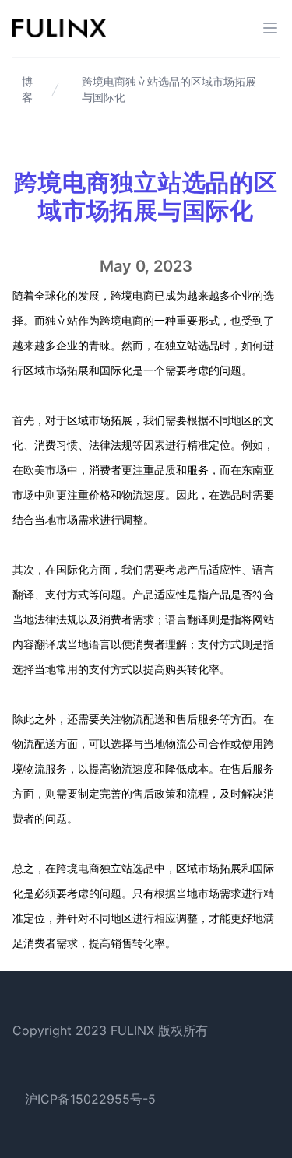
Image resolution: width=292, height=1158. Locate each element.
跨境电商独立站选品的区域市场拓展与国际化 (169, 89)
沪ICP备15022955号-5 (90, 1099)
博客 (27, 89)
